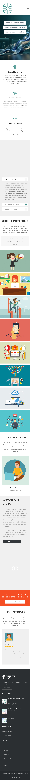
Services (6, 754)
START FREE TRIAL (15, 601)
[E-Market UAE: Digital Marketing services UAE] (7, 8)
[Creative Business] (15, 281)
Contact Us (7, 758)
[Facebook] (12, 777)
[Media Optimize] (15, 303)
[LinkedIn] (16, 777)
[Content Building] (15, 326)
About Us (6, 750)
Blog (5, 765)
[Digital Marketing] (15, 258)
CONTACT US (7, 687)
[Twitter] (14, 777)
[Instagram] (19, 777)
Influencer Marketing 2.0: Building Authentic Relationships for (16, 700)
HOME (5, 747)
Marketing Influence (14, 708)
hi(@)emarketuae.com (7, 731)
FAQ (5, 761)
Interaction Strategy (14, 716)
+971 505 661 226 (6, 735)
